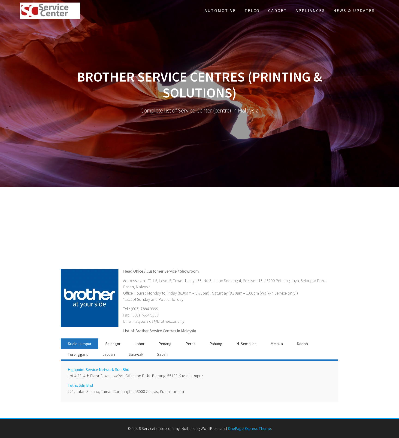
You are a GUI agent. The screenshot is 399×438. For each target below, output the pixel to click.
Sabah (162, 354)
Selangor (113, 343)
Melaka (276, 343)
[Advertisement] (199, 233)
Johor (139, 343)
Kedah (302, 343)
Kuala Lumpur (79, 343)
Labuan (108, 354)
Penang (165, 343)
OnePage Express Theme (249, 428)
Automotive (220, 10)
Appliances (310, 10)
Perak (190, 343)
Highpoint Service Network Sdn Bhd (98, 369)
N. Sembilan (246, 343)
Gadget (277, 10)
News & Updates (354, 10)
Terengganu (78, 354)
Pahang (215, 343)
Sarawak (136, 354)
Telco (252, 10)
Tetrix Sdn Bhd (80, 385)
